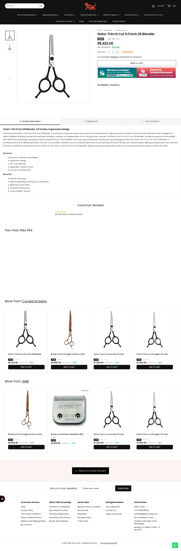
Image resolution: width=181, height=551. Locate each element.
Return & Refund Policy (31, 517)
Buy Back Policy (84, 517)
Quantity (101, 52)
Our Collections (113, 507)
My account (26, 524)
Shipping (114, 57)
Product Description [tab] (31, 121)
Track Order (83, 521)
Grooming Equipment (26, 15)
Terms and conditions (31, 514)
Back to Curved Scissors (92, 470)
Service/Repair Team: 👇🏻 (145, 517)
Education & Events (64, 21)
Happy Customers (114, 514)
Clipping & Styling (49, 15)
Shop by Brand (131, 15)
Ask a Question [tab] (152, 121)
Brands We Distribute (58, 521)
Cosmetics (69, 15)
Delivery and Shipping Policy (33, 521)
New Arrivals (83, 510)
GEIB (101, 39)
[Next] (10, 78)
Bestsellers (82, 514)
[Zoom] (53, 67)
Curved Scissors (121, 30)
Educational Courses (58, 510)
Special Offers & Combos (89, 507)
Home (99, 30)
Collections (108, 30)
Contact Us (111, 510)
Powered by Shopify (108, 543)
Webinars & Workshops (59, 507)
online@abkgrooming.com (146, 514)
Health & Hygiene (110, 15)
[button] (52, 437)
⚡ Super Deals (118, 21)
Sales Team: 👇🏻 (141, 507)
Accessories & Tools (153, 15)
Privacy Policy (27, 510)
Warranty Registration (98, 21)
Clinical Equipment (88, 15)
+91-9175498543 (141, 510)
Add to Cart (132, 107)
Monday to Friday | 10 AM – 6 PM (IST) (147, 528)
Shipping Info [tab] (92, 121)
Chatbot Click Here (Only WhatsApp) (145, 522)
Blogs (81, 21)
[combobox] (24, 5)
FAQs (23, 507)
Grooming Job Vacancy (60, 517)
